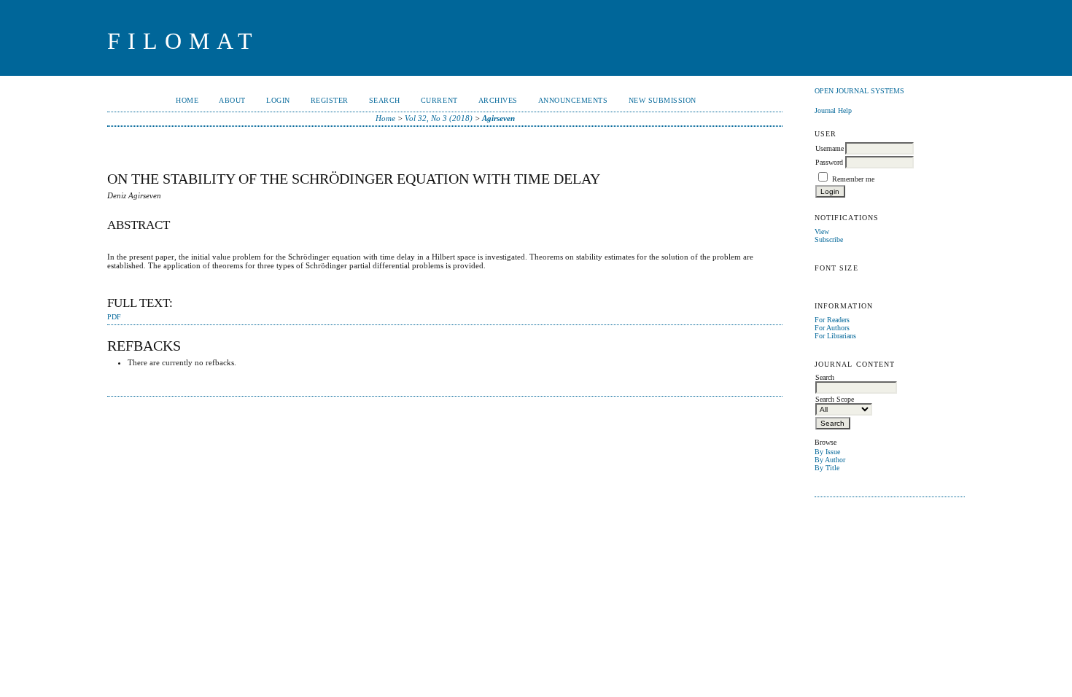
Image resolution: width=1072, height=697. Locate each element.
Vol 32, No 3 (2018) (439, 118)
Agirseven (498, 118)
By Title (827, 468)
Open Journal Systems (859, 91)
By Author (830, 460)
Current (439, 100)
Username (829, 148)
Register (330, 100)
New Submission (662, 100)
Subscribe (829, 239)
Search (384, 100)
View (822, 231)
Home (187, 100)
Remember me (853, 179)
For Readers (832, 320)
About (232, 100)
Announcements (573, 100)
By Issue (827, 452)
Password (829, 162)
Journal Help (833, 110)
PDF (114, 317)
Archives (498, 100)
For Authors (832, 328)
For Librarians (835, 336)
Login (278, 100)
